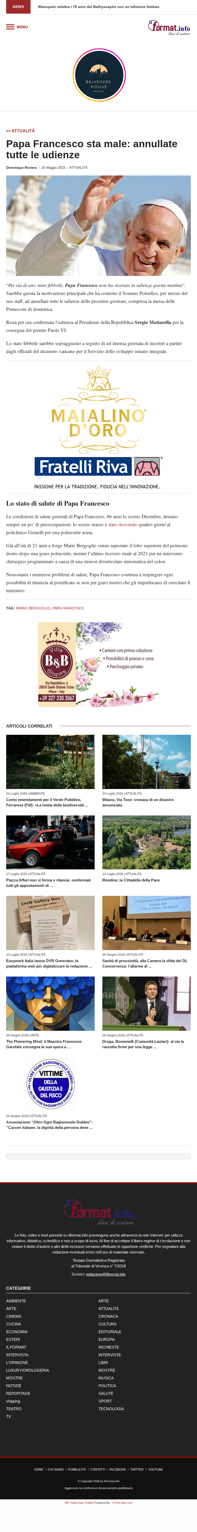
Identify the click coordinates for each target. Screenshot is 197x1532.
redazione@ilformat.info (105, 1274)
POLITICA (107, 1386)
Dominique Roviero (21, 168)
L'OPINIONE (17, 1362)
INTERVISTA (17, 1355)
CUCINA (13, 1324)
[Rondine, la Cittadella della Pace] (146, 842)
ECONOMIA (16, 1332)
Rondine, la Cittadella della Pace (131, 880)
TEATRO (14, 1409)
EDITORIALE (109, 1332)
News (18, 7)
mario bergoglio (33, 608)
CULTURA (107, 1324)
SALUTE (105, 1393)
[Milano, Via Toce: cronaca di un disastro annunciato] (146, 762)
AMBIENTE (37, 793)
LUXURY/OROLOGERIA (27, 1370)
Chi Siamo (56, 1469)
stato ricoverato (122, 524)
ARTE (35, 1035)
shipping (13, 1401)
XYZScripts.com (122, 1502)
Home (38, 1469)
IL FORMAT (16, 1347)
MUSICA (106, 1378)
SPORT (105, 1401)
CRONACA (108, 1316)
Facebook (117, 1469)
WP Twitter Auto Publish (79, 1502)
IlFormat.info (112, 1481)
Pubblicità (77, 1469)
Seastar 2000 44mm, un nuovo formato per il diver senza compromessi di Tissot (107, 7)
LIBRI (103, 1362)
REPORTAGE (18, 1393)
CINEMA (13, 1316)
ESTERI (13, 1339)
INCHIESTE (108, 1347)
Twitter (137, 1469)
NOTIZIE (13, 1386)
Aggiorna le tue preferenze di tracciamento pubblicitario (99, 1488)
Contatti (97, 1469)
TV (8, 1416)
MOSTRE (106, 1370)
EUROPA (106, 1339)
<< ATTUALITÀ (20, 131)
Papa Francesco (68, 608)
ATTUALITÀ (78, 168)
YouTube (155, 1469)
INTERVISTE (109, 1355)
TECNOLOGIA (111, 1409)
